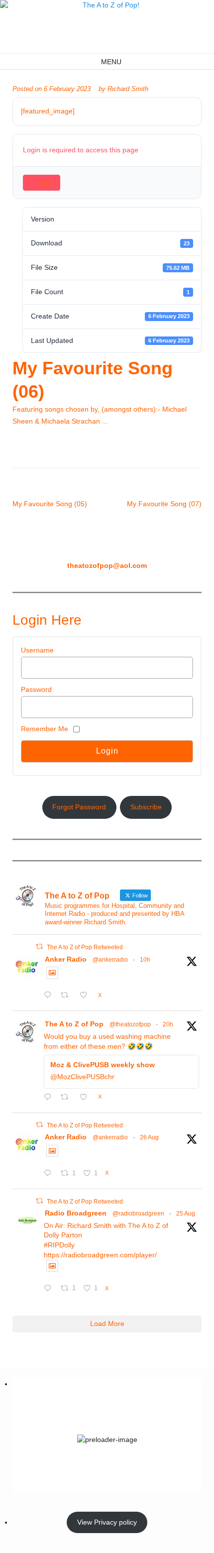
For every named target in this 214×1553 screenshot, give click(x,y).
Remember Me (44, 729)
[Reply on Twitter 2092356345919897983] (49, 1289)
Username (37, 650)
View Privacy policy (107, 1522)
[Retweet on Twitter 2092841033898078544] (67, 996)
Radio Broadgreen (76, 1213)
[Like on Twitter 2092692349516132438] (86, 1098)
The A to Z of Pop (74, 1023)
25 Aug (185, 1213)
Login (46, 182)
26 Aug (149, 1137)
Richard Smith (127, 89)
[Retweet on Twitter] (39, 946)
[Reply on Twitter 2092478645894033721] (49, 1174)
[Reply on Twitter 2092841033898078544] (49, 996)
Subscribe (146, 807)
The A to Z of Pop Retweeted (85, 947)
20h (168, 1024)
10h (145, 959)
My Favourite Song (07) (164, 504)
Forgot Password (79, 807)
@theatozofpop (130, 1024)
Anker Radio (66, 959)
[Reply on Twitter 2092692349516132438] (49, 1098)
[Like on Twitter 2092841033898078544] (86, 996)
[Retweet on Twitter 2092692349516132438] (67, 1098)
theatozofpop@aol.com (107, 565)
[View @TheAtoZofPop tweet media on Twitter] (52, 973)
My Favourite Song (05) (49, 504)
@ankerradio (110, 959)
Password (36, 689)
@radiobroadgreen (138, 1213)
